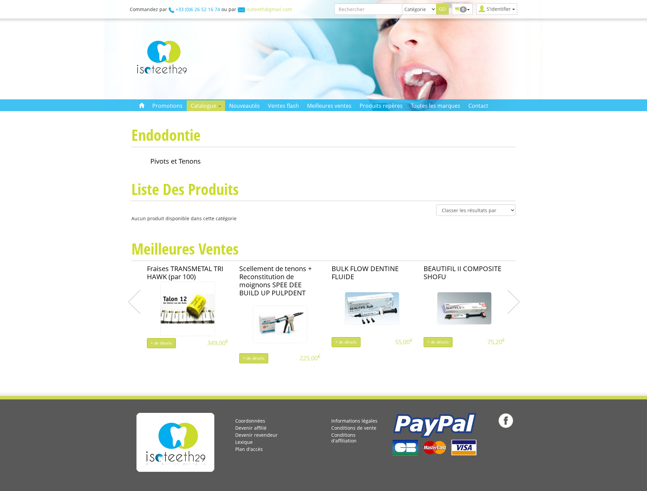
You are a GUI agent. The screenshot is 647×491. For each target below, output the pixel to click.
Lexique (244, 442)
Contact (478, 105)
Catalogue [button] (204, 105)
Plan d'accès (249, 449)
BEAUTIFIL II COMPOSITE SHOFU (462, 272)
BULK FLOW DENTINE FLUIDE (365, 272)
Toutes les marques (435, 105)
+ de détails (161, 343)
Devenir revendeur (256, 435)
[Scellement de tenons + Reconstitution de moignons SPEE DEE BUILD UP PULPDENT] (280, 324)
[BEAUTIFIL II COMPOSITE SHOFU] (464, 307)
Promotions (167, 105)
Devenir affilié (251, 428)
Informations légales (354, 421)
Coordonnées (250, 421)
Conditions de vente (353, 428)
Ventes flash (283, 105)
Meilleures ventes (329, 105)
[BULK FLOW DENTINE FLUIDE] (372, 307)
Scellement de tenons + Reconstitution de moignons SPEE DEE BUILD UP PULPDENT (275, 280)
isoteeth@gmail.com (269, 9)
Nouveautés (244, 105)
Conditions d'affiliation (344, 438)
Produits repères (381, 105)
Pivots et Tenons (175, 161)
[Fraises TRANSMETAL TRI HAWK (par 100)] (187, 308)
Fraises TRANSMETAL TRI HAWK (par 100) (185, 272)
